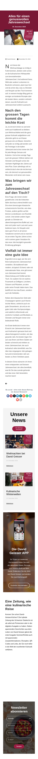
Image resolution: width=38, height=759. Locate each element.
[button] (8, 395)
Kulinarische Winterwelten (13, 493)
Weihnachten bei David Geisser (15, 455)
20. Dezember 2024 (12, 460)
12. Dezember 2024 (12, 498)
